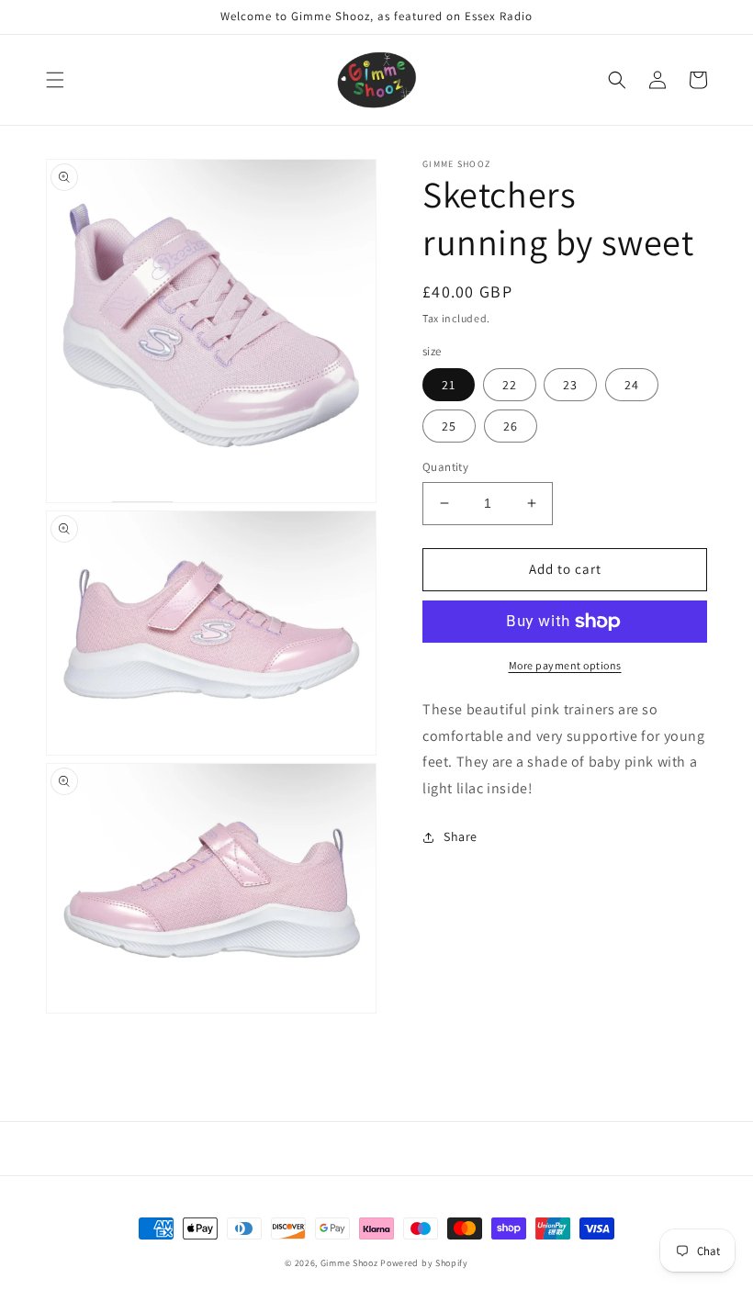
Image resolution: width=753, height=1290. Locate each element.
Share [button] (461, 836)
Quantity (445, 467)
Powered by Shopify (424, 1263)
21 (448, 384)
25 (449, 426)
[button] (55, 80)
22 (509, 384)
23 (570, 384)
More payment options (565, 665)
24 (631, 384)
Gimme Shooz (349, 1263)
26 (510, 426)
